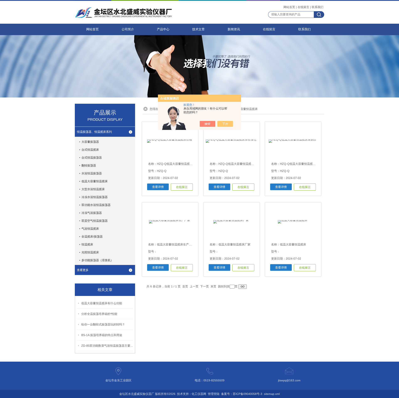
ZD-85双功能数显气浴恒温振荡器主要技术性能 (107, 345)
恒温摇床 (87, 244)
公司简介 (128, 29)
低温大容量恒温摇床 (94, 181)
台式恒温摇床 (90, 149)
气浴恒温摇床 (90, 228)
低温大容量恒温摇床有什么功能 (101, 303)
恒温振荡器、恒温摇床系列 (94, 131)
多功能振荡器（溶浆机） (97, 260)
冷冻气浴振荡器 (91, 212)
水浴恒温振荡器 (91, 173)
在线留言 (303, 7)
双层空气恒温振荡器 (94, 220)
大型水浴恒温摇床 (93, 189)
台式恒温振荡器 (91, 157)
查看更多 (83, 270)
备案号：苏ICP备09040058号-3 (241, 394)
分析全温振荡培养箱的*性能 (99, 313)
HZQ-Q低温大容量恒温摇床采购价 (302, 163)
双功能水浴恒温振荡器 (96, 205)
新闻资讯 (234, 29)
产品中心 (163, 29)
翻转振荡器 (88, 165)
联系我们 (317, 7)
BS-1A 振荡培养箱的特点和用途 (101, 335)
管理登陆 (213, 394)
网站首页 (289, 7)
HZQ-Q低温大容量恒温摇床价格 (177, 163)
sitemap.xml (272, 394)
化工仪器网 (199, 394)
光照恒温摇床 (90, 252)
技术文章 (198, 29)
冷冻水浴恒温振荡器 (94, 197)
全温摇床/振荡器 (92, 236)
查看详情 (158, 187)
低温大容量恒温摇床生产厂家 (176, 244)
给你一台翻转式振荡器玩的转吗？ (103, 324)
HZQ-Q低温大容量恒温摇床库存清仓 (242, 163)
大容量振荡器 (90, 141)
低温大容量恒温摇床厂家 (234, 244)
